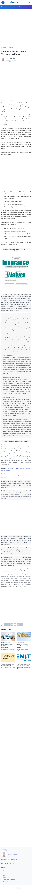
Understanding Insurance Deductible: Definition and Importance (7, 645)
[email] (21, 624)
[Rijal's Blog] (16, 2)
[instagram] (11, 864)
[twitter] (8, 624)
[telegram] (15, 624)
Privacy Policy (7, 882)
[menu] (3, 2)
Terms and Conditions (9, 879)
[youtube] (8, 864)
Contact (5, 875)
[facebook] (5, 624)
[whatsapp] (11, 624)
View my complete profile (10, 859)
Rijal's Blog (18, 888)
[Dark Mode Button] (30, 2)
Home (4, 871)
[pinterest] (18, 624)
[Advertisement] (16, 28)
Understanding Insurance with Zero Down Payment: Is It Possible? (22, 645)
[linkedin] (14, 864)
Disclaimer (6, 877)
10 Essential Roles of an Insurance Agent (7, 664)
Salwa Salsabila (12, 854)
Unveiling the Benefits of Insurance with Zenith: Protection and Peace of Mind (23, 666)
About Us (5, 873)
